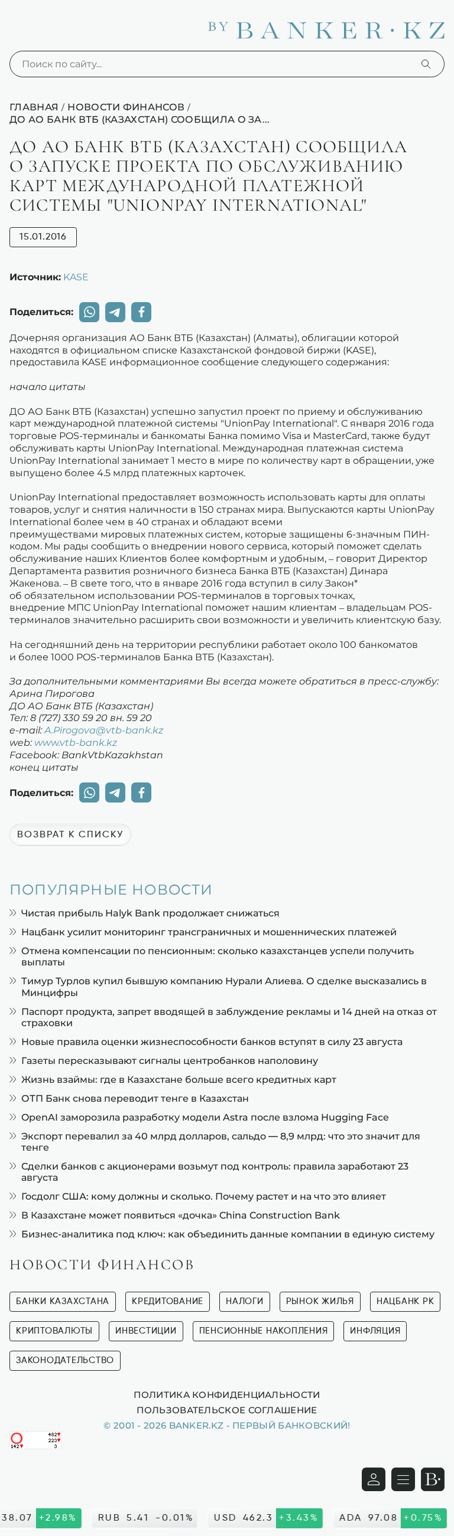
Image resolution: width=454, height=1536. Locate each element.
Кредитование (167, 1301)
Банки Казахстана (62, 1301)
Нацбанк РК (405, 1301)
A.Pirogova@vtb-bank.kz (103, 730)
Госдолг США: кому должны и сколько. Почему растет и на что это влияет (203, 1196)
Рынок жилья (320, 1301)
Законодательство (65, 1360)
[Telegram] (115, 312)
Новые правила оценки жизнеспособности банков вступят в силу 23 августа (212, 1041)
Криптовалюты (54, 1331)
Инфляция (375, 1331)
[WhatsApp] (89, 312)
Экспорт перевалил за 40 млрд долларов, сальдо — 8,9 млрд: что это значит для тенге (220, 1142)
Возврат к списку (70, 835)
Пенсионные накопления (263, 1331)
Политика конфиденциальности (227, 1394)
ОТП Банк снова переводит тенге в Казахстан (135, 1098)
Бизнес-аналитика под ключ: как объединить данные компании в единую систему (227, 1234)
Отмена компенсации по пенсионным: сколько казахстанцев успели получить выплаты (217, 956)
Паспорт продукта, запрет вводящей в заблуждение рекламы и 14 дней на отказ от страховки (229, 1017)
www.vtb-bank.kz (75, 742)
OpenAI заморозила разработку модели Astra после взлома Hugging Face (205, 1117)
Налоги (245, 1301)
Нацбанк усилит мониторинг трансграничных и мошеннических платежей (209, 932)
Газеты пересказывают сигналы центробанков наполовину (169, 1060)
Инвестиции (146, 1331)
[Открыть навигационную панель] (403, 1479)
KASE (76, 277)
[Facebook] (141, 312)
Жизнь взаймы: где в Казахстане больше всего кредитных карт (178, 1079)
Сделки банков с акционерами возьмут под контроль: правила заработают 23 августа (214, 1172)
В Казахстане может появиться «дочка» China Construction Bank (180, 1215)
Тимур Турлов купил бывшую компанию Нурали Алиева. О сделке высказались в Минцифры (224, 986)
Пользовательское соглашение (227, 1409)
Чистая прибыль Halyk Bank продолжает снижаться (150, 913)
